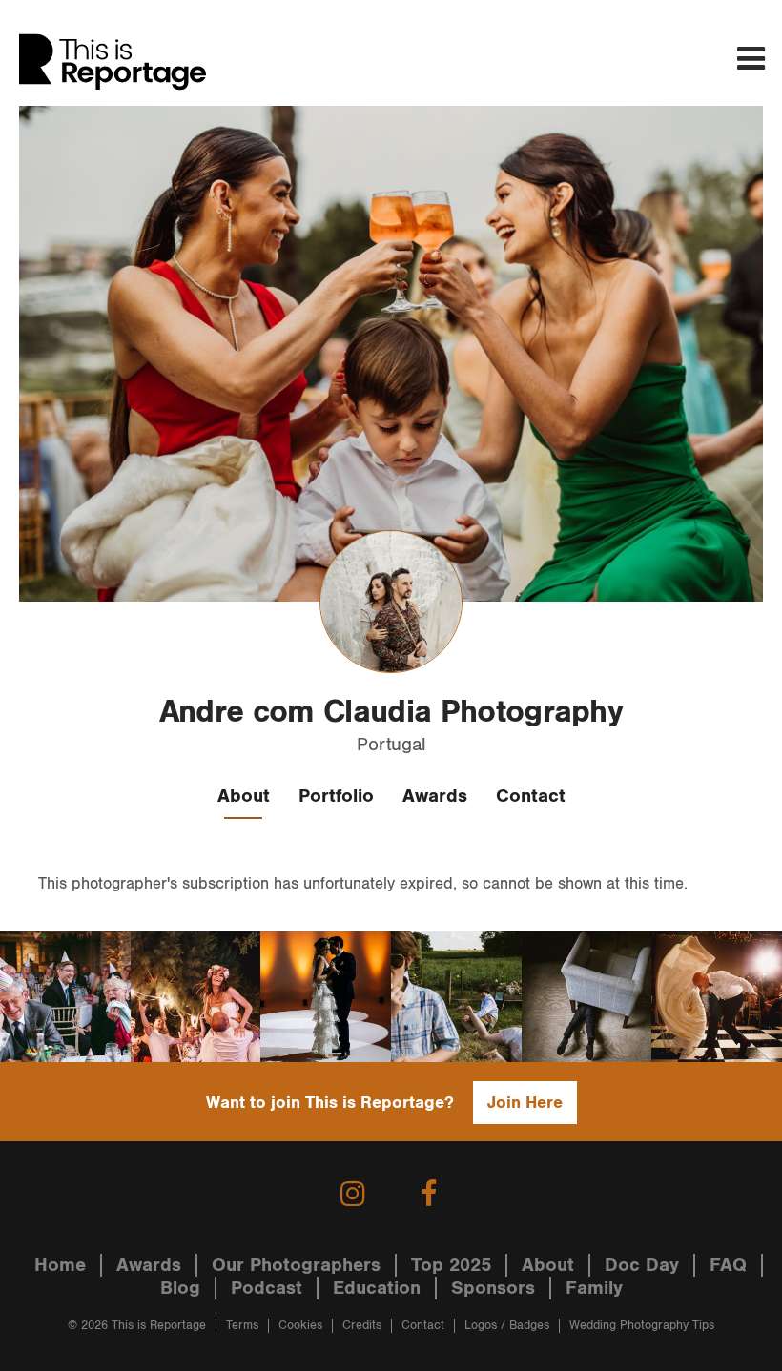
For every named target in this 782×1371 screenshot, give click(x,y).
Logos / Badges (506, 1326)
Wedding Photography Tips (641, 1326)
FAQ (728, 1265)
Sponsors (493, 1288)
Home (60, 1265)
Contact (531, 796)
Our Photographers (296, 1265)
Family (594, 1288)
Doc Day (642, 1265)
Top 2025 (451, 1265)
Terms (242, 1326)
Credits (361, 1326)
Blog (180, 1288)
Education (377, 1288)
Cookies (300, 1326)
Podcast (266, 1288)
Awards (434, 796)
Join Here (525, 1103)
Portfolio (336, 796)
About (243, 796)
